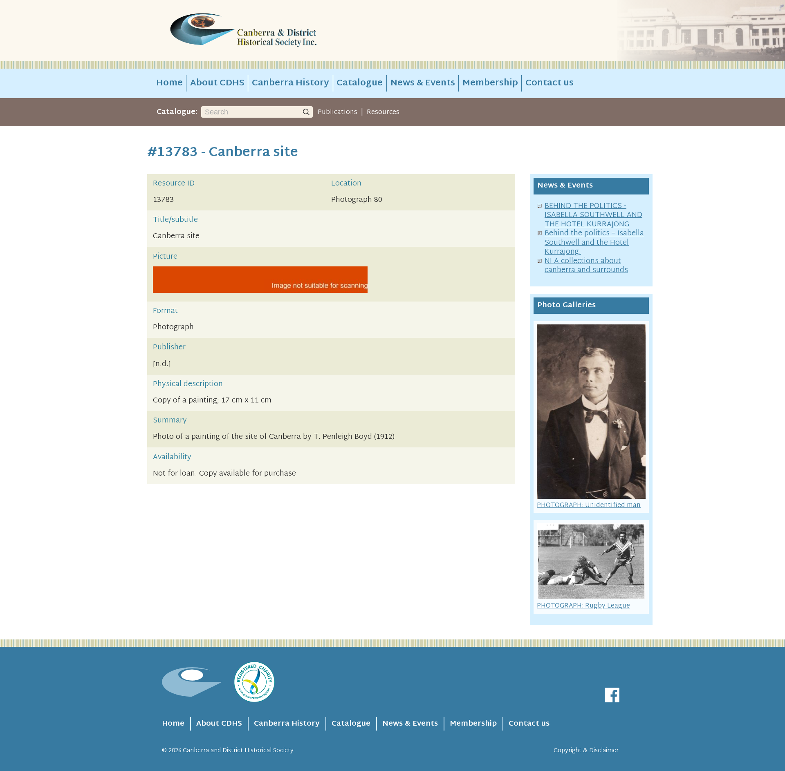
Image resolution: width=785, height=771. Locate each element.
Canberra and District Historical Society (238, 750)
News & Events (422, 83)
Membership (490, 83)
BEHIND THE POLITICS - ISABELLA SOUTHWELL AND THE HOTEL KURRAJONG (593, 215)
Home (169, 83)
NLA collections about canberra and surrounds (586, 266)
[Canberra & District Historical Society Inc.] (272, 31)
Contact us (549, 83)
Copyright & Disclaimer (586, 750)
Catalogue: (177, 112)
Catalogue (359, 83)
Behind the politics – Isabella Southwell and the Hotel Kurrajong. (594, 243)
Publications (337, 112)
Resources (383, 112)
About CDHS (217, 83)
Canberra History (290, 83)
